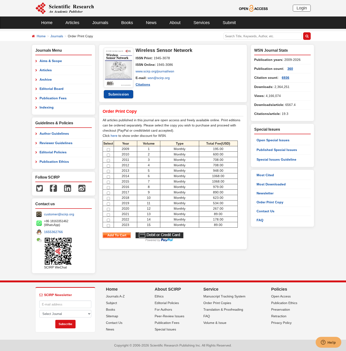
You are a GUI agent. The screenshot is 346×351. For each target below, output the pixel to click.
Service (210, 289)
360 (290, 69)
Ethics (159, 296)
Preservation (280, 309)
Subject (111, 303)
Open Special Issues (273, 140)
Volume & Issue (214, 323)
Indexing (47, 107)
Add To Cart (116, 235)
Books (127, 22)
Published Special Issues (277, 150)
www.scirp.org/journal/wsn (155, 71)
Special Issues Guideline (276, 159)
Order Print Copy (270, 202)
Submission (118, 94)
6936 (285, 77)
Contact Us (265, 211)
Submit (229, 22)
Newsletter (265, 193)
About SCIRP (168, 289)
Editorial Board (52, 89)
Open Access (281, 296)
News (151, 22)
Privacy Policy (281, 323)
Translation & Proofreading (223, 309)
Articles (72, 22)
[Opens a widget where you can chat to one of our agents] (328, 343)
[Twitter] (39, 188)
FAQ (260, 220)
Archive (46, 79)
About (175, 22)
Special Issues (165, 329)
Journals (100, 22)
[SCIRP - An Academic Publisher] (64, 8)
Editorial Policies (53, 152)
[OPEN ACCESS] (253, 8)
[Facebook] (53, 188)
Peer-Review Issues (169, 316)
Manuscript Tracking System (224, 296)
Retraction (278, 316)
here (114, 136)
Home (46, 22)
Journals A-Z (115, 296)
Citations (143, 84)
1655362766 (53, 232)
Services (201, 22)
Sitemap (112, 316)
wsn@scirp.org (159, 78)
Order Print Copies (217, 303)
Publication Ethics (54, 161)
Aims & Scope (51, 61)
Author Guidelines (54, 133)
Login (302, 8)
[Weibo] (81, 188)
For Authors (163, 309)
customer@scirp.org (59, 214)
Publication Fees (53, 98)
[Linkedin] (67, 188)
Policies (279, 289)
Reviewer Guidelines (56, 143)
